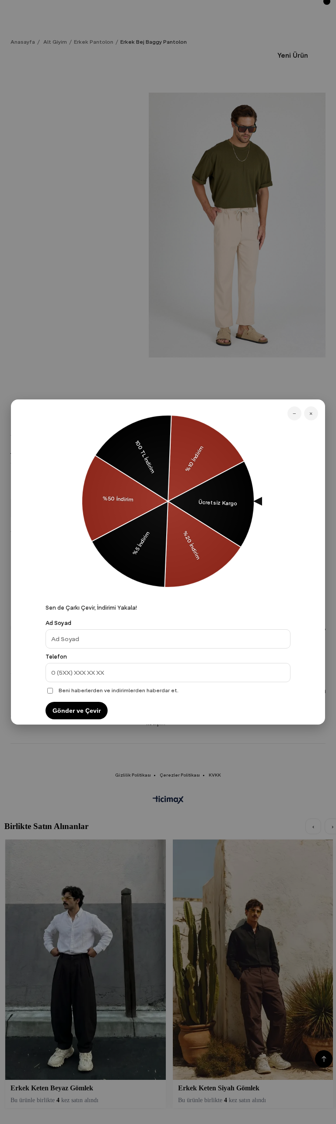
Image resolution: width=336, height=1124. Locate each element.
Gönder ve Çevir (76, 710)
